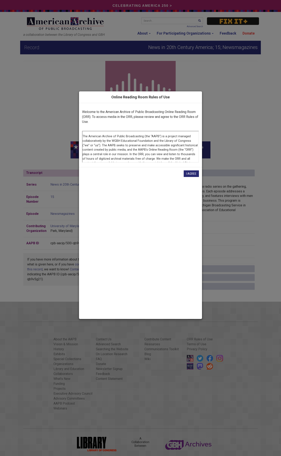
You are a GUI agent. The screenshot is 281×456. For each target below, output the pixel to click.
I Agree (191, 173)
